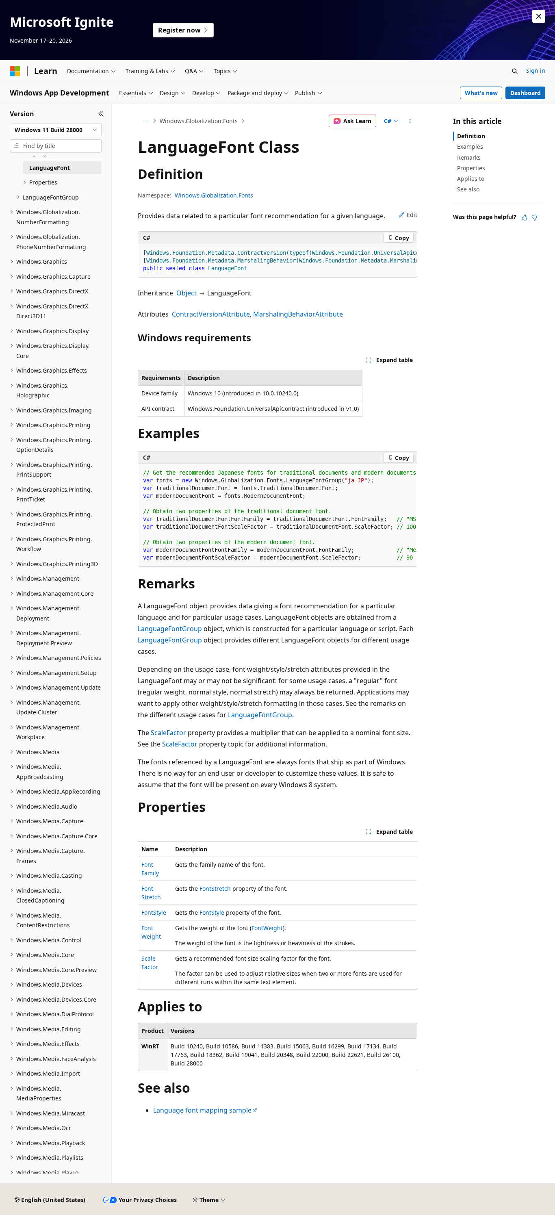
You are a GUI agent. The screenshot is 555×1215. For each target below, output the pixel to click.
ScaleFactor (168, 732)
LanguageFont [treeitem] (49, 167)
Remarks (469, 157)
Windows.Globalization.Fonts (199, 121)
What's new (481, 93)
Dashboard (525, 93)
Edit (412, 215)
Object (186, 293)
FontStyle (153, 912)
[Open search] (515, 71)
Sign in (535, 70)
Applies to (470, 178)
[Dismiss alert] (538, 16)
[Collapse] (101, 113)
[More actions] (410, 121)
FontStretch (215, 888)
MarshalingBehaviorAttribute (298, 314)
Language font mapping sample (202, 1110)
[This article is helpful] (524, 217)
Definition (471, 136)
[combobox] (56, 130)
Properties (471, 168)
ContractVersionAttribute (211, 314)
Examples (470, 146)
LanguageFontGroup (170, 628)
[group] (277, 261)
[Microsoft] (15, 71)
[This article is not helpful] (534, 217)
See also (468, 189)
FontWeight (267, 928)
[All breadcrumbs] (145, 121)
